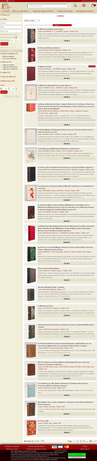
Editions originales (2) (9, 53)
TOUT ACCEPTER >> (77, 454)
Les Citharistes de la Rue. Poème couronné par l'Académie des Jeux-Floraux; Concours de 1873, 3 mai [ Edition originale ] (63, 386)
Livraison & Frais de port (36, 446)
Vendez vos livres (65, 11)
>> (95, 441)
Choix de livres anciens (43, 11)
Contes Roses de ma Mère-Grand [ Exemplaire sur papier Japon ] (60, 150)
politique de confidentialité (51, 459)
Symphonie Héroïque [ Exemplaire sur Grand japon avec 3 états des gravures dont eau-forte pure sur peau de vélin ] (65, 132)
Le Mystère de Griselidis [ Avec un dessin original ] (58, 86)
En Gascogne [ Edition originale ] (54, 49)
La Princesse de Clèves (53, 307)
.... (87, 441)
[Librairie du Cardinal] (6, 5)
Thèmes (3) (5, 15)
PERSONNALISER (77, 457)
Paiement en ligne (12, 449)
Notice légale (84, 449)
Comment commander (12, 446)
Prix (2, 85)
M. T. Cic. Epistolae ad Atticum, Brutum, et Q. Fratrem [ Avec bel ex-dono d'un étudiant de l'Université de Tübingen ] (66, 365)
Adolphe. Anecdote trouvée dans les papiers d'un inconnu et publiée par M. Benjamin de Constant (66, 327)
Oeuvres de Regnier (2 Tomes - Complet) (51, 288)
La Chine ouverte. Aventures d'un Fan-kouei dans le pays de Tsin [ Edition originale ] (66, 168)
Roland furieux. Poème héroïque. (55, 269)
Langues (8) (5, 72)
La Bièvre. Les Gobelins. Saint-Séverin (58, 30)
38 (90, 441)
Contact (85, 446)
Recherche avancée (85, 11)
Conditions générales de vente (36, 449)
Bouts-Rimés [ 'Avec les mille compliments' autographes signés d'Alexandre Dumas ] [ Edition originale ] (65, 404)
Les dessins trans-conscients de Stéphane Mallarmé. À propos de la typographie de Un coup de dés (66, 188)
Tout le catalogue (20, 11)
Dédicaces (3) (5, 62)
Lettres (48, 25)
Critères (3, 19)
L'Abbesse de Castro (56, 68)
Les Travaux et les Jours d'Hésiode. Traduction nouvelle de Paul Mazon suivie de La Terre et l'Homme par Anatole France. (65, 250)
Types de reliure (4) (8, 77)
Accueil (6, 11)
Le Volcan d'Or (49, 422)
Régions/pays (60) (7, 81)
